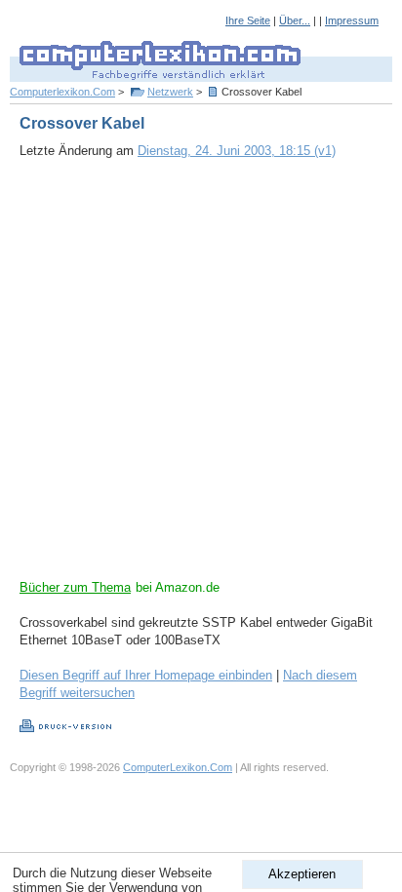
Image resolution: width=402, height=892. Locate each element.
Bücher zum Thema (75, 587)
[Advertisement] (201, 378)
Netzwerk (170, 91)
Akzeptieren (302, 874)
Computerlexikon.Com (62, 91)
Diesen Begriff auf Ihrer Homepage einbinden (146, 675)
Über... (294, 20)
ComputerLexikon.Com (177, 767)
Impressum (352, 20)
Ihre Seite (247, 20)
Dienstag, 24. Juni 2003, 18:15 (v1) (237, 150)
